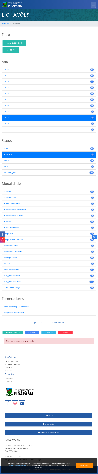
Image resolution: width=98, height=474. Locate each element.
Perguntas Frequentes (49, 433)
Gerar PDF (65, 332)
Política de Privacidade (17, 465)
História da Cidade (11, 361)
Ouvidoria (8, 381)
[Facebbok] (8, 403)
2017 (10, 50)
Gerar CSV (49, 332)
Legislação (9, 367)
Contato (49, 415)
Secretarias (9, 370)
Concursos (9, 378)
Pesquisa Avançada (13, 332)
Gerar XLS (32, 332)
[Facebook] (2, 234)
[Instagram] (2, 240)
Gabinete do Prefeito (12, 364)
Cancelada (14, 43)
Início (6, 23)
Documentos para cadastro (16, 306)
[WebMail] (22, 403)
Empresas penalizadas (14, 312)
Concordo (84, 465)
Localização (49, 424)
